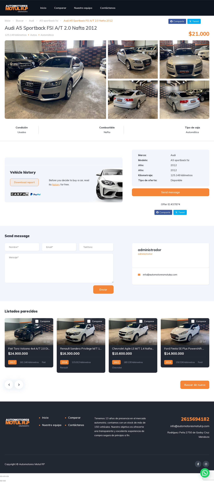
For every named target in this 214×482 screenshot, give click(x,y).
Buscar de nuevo (194, 384)
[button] (205, 473)
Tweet (195, 21)
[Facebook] (198, 464)
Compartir (178, 21)
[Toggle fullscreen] (4, 476)
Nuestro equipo (83, 7)
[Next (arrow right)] (4, 480)
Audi (31, 20)
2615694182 (195, 419)
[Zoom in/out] (7, 476)
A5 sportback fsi (48, 20)
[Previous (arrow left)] (1, 480)
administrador (149, 250)
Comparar (60, 7)
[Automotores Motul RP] (17, 7)
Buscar (19, 20)
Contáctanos (107, 7)
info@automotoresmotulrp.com (189, 426)
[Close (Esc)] (1, 476)
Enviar (103, 289)
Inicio (43, 7)
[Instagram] (206, 464)
